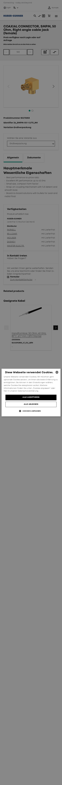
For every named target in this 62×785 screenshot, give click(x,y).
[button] (31, 411)
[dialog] (31, 392)
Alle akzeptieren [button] (30, 397)
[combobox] (56, 372)
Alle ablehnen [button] (31, 404)
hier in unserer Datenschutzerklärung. (21, 391)
